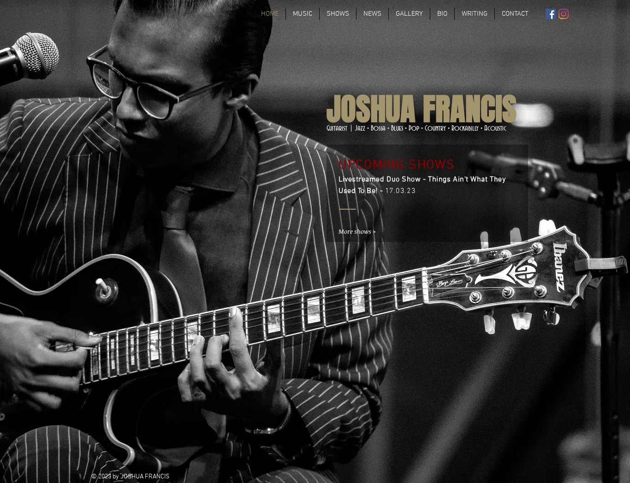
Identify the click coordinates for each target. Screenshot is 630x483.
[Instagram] (564, 14)
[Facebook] (551, 14)
